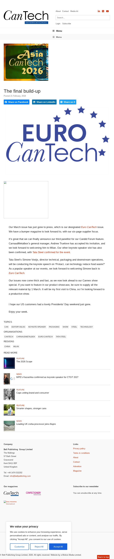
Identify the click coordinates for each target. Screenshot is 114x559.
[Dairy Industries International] (11, 504)
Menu (59, 31)
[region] (38, 537)
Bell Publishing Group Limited (14, 555)
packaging (54, 327)
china (7, 346)
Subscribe (66, 23)
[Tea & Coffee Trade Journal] (34, 518)
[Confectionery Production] (34, 495)
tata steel (61, 337)
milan (16, 346)
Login (58, 23)
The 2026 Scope (24, 361)
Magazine (77, 471)
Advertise (77, 466)
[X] (103, 11)
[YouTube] (107, 11)
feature (20, 359)
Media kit (74, 11)
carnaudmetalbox (25, 337)
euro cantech (45, 337)
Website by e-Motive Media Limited (66, 555)
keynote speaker (37, 327)
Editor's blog (18, 327)
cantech (8, 337)
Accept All (58, 546)
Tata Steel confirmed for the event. (52, 252)
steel (74, 327)
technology (86, 327)
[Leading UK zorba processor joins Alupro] (9, 430)
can (6, 327)
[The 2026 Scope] (9, 368)
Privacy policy (79, 448)
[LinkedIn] (99, 11)
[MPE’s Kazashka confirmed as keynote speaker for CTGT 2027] (9, 384)
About (58, 11)
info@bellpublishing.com (20, 476)
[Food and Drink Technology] (34, 506)
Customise (19, 546)
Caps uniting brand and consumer (32, 392)
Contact (65, 11)
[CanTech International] (26, 23)
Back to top (103, 557)
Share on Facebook (18, 102)
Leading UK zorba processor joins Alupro (36, 424)
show (65, 327)
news (19, 374)
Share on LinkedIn (45, 102)
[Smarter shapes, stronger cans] (9, 415)
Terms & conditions (81, 453)
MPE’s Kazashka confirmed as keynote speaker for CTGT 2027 (47, 377)
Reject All (39, 546)
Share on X (69, 102)
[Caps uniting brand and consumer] (9, 399)
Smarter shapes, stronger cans (31, 408)
